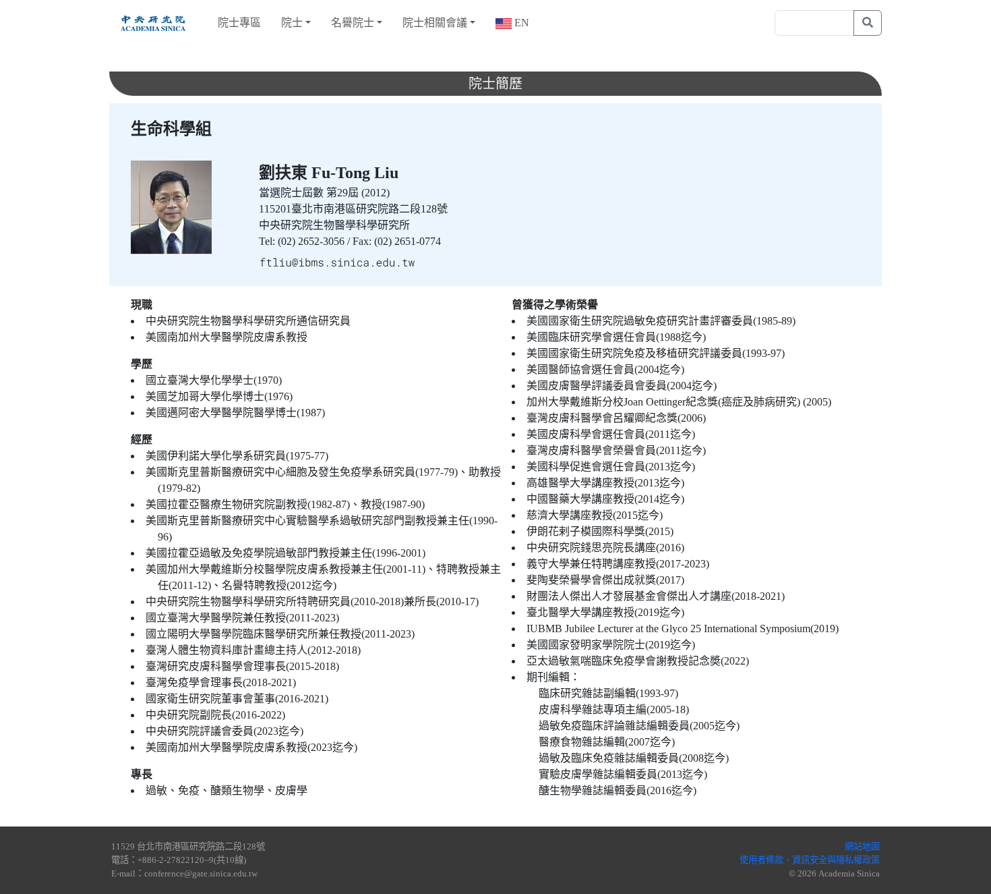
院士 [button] (292, 22)
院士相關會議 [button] (434, 22)
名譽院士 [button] (352, 22)
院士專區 (239, 22)
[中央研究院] (153, 22)
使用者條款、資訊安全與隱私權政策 (810, 860)
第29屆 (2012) (358, 192)
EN (520, 22)
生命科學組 (171, 129)
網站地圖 (862, 846)
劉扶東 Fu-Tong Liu (328, 172)
